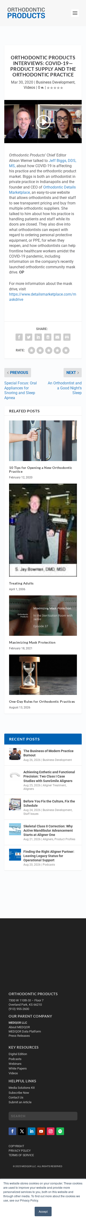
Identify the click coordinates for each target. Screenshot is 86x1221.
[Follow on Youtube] (41, 1131)
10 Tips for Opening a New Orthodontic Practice (40, 470)
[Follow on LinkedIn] (31, 1131)
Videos (29, 87)
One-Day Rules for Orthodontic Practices (42, 701)
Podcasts (49, 864)
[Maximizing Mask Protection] (43, 615)
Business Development (55, 82)
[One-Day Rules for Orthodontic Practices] (43, 675)
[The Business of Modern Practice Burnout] (15, 754)
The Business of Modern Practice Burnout (48, 753)
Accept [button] (43, 1211)
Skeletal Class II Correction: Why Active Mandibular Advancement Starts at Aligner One (48, 830)
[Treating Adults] (43, 530)
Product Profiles (64, 839)
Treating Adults (21, 583)
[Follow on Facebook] (12, 1131)
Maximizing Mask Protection (32, 642)
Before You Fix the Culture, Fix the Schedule (49, 803)
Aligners (28, 789)
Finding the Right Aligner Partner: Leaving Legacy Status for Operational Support (48, 856)
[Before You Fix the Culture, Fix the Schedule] (15, 804)
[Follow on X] (22, 1131)
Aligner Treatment (54, 785)
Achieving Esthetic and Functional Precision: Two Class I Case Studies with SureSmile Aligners (49, 776)
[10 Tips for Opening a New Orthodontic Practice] (43, 440)
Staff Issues (30, 814)
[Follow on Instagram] (50, 1131)
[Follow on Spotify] (60, 1131)
